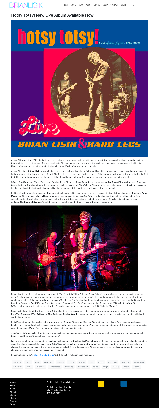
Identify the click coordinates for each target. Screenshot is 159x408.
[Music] (123, 384)
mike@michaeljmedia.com (59, 390)
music (29, 367)
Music (73, 5)
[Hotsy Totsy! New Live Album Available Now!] (79, 88)
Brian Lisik (48, 362)
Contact (114, 5)
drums (71, 362)
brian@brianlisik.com (65, 382)
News (81, 5)
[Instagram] (101, 384)
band (28, 362)
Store (123, 5)
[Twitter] (94, 384)
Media (105, 5)
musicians (40, 367)
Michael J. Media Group (43, 355)
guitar (100, 362)
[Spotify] (116, 384)
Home (65, 5)
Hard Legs (112, 362)
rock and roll (83, 367)
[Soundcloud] (109, 384)
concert (61, 362)
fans (91, 362)
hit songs (125, 362)
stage (105, 367)
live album (17, 367)
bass (37, 362)
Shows (97, 5)
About (89, 5)
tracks (126, 367)
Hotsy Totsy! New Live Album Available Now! (53, 15)
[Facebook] (86, 384)
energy (82, 362)
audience (17, 362)
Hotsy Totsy (139, 362)
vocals (136, 367)
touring (116, 367)
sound (95, 367)
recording (69, 367)
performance (55, 367)
